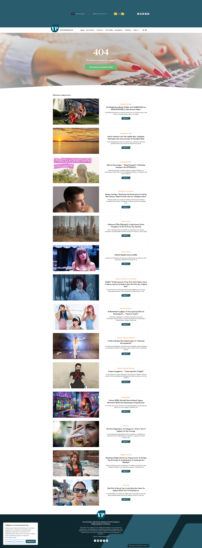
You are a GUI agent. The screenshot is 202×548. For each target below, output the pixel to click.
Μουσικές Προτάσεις (126, 104)
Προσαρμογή (10, 541)
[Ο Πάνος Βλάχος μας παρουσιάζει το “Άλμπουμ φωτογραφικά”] (76, 334)
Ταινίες (128, 221)
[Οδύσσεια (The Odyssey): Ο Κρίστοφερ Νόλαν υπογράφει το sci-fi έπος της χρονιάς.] (76, 217)
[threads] (148, 14)
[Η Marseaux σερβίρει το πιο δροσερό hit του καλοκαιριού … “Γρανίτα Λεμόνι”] (76, 305)
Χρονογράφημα (126, 397)
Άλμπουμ (119, 338)
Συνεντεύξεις (130, 191)
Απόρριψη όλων (20, 541)
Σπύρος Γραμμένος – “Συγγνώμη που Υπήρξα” (126, 371)
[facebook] (138, 14)
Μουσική (128, 252)
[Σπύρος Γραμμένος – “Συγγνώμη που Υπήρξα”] (76, 363)
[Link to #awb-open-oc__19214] (143, 30)
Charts (123, 252)
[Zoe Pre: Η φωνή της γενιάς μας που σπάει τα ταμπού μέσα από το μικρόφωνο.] (76, 481)
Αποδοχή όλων (30, 541)
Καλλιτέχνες (121, 191)
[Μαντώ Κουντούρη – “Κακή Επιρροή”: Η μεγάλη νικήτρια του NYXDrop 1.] (76, 158)
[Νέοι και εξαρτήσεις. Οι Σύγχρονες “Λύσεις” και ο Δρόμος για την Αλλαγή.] (76, 422)
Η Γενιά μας (126, 485)
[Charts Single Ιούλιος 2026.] (76, 246)
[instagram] (143, 14)
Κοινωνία (125, 425)
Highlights (123, 454)
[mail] (146, 14)
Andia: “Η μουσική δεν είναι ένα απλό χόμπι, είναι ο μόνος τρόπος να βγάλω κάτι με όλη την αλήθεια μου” (126, 284)
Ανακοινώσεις (124, 133)
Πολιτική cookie (12, 537)
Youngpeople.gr (66, 30)
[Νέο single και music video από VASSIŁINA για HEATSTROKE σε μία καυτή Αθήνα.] (76, 100)
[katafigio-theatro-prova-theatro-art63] (101, 511)
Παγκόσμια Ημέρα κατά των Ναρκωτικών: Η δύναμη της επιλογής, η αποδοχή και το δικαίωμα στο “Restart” (125, 460)
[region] (20, 534)
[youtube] (141, 14)
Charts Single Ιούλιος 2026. (126, 255)
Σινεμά (123, 221)
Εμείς (130, 133)
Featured (117, 279)
